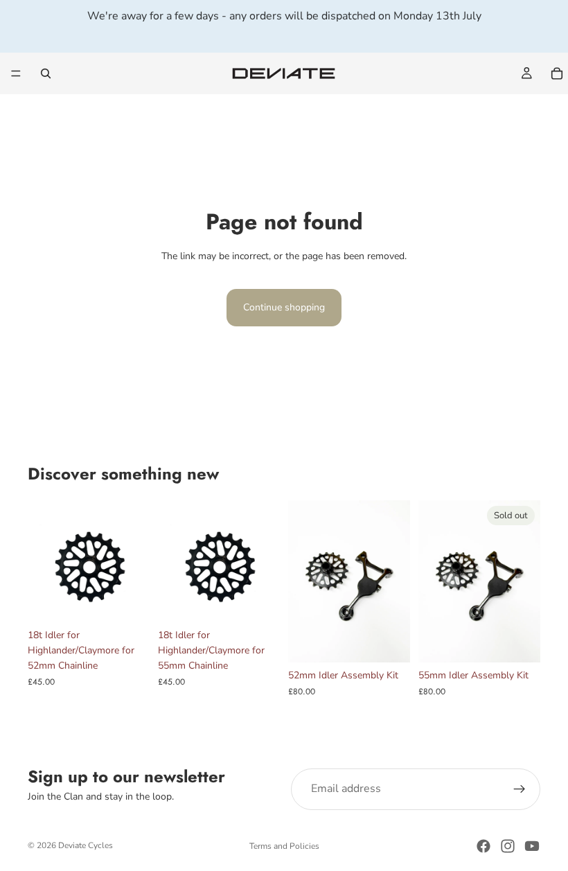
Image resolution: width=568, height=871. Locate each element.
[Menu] (16, 73)
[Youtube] (532, 846)
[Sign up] (519, 789)
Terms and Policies (284, 846)
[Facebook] (483, 846)
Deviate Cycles (85, 845)
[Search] (45, 73)
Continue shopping (284, 307)
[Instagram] (507, 846)
